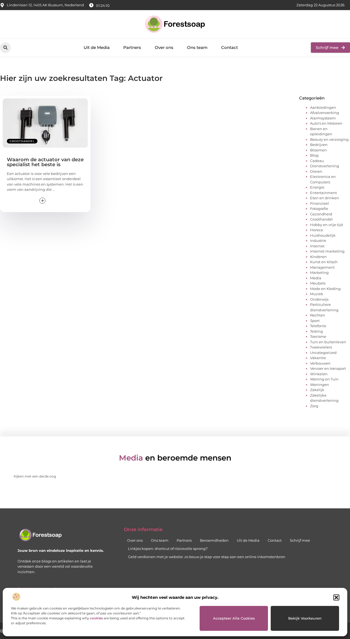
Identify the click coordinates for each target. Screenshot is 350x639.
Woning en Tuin (324, 379)
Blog (314, 155)
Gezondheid (321, 214)
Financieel (319, 203)
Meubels (317, 283)
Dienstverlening (324, 166)
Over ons (164, 47)
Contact (229, 47)
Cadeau (317, 161)
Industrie (318, 240)
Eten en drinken (324, 198)
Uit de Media (97, 47)
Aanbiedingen (323, 107)
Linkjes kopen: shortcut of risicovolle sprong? (168, 548)
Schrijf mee (300, 540)
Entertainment (323, 192)
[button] (336, 597)
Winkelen (319, 374)
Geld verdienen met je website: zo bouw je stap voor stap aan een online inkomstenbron (206, 557)
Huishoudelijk (323, 235)
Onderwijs (319, 299)
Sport (315, 320)
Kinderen (318, 256)
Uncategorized (323, 352)
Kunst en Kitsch (324, 262)
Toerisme (318, 336)
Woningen (319, 384)
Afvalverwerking (324, 112)
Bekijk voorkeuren (305, 618)
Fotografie (319, 208)
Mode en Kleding (325, 288)
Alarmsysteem (323, 118)
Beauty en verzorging (329, 139)
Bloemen (318, 150)
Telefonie (318, 326)
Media (315, 278)
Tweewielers (321, 347)
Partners (132, 47)
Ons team (197, 47)
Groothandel (22, 141)
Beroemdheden (214, 540)
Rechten (317, 315)
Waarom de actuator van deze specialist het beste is (45, 162)
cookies (96, 618)
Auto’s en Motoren (326, 123)
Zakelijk (317, 390)
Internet (317, 246)
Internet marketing (327, 251)
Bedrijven (319, 144)
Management (322, 267)
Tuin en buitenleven (328, 342)
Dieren (316, 171)
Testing (316, 331)
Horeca (316, 230)
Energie (317, 187)
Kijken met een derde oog (35, 476)
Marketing (319, 272)
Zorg (314, 406)
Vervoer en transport (328, 368)
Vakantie (318, 358)
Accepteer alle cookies (234, 618)
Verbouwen (320, 363)
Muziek (316, 294)
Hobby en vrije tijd (326, 224)
